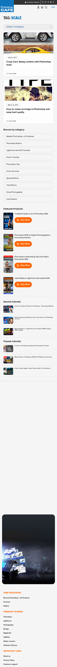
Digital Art (7, 633)
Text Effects (11, 185)
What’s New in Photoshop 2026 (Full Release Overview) (33, 357)
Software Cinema (10, 645)
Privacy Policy (8, 660)
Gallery (6, 606)
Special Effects (12, 178)
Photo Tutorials (12, 157)
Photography (8, 625)
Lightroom (7, 621)
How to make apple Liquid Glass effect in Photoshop (32, 368)
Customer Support (33, 2)
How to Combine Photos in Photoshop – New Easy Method (34, 306)
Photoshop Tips (13, 164)
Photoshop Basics (14, 143)
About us (6, 656)
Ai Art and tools (12, 171)
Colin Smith (12, 73)
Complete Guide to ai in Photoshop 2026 (31, 214)
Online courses (9, 641)
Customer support (10, 664)
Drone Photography (14, 192)
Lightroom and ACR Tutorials (18, 150)
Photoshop (7, 617)
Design (6, 629)
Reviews (6, 602)
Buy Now (25, 220)
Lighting (6, 637)
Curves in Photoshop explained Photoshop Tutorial (32, 345)
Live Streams (11, 199)
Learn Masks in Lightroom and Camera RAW (32, 278)
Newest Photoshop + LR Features (20, 136)
